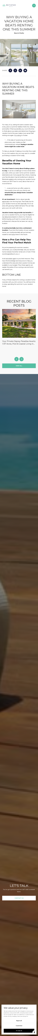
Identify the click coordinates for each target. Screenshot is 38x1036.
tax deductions (7, 217)
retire (13, 234)
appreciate (5, 201)
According (17, 135)
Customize (19, 1025)
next (21, 359)
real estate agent (11, 258)
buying (32, 131)
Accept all (19, 1030)
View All (19, 366)
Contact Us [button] (19, 898)
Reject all (19, 1020)
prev (16, 359)
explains (11, 179)
